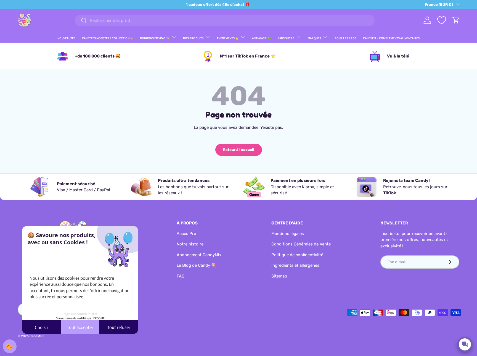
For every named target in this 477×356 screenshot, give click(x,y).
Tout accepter (80, 327)
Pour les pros (345, 38)
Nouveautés (66, 38)
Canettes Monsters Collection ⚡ (107, 38)
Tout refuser (118, 327)
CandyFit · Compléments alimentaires (391, 38)
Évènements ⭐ (228, 38)
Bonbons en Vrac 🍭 (154, 38)
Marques (314, 38)
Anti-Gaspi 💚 (261, 38)
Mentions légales (287, 233)
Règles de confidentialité (80, 314)
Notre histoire (190, 244)
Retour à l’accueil (238, 150)
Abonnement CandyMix (199, 254)
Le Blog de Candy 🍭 (196, 265)
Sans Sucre (286, 38)
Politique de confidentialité (297, 254)
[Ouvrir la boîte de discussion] (465, 344)
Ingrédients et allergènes (295, 265)
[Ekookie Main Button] (10, 346)
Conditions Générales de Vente (301, 244)
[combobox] (224, 20)
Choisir (41, 327)
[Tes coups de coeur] (442, 20)
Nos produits (193, 38)
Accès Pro (186, 233)
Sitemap (279, 276)
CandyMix (37, 336)
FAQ (180, 276)
